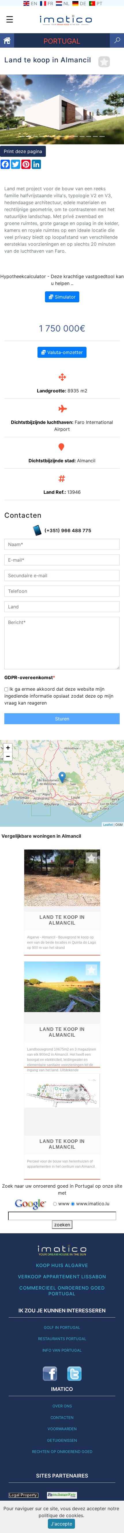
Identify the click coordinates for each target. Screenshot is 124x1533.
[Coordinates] (62, 777)
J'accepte (61, 1524)
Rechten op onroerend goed (62, 1451)
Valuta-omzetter (64, 352)
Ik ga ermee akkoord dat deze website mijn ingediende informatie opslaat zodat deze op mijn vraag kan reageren (58, 696)
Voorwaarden (62, 1428)
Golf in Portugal (62, 1327)
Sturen (62, 719)
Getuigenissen (62, 1440)
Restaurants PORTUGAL (62, 1338)
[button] (9, 109)
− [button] (8, 756)
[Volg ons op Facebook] (50, 1373)
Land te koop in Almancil (62, 920)
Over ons (62, 1406)
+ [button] (8, 747)
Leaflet (108, 824)
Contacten (62, 1417)
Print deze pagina (23, 151)
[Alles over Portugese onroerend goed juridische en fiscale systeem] (23, 1495)
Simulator (64, 297)
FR (50, 3)
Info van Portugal (62, 1350)
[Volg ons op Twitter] (74, 1373)
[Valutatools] (62, 1495)
